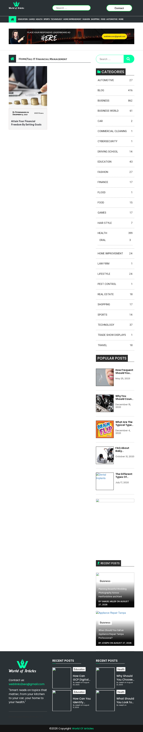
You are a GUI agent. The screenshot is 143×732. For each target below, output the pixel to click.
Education (23, 19)
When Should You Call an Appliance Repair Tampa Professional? (111, 634)
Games (32, 19)
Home (22, 59)
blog (115, 90)
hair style (115, 223)
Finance (115, 182)
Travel (115, 345)
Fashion (86, 19)
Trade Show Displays (115, 335)
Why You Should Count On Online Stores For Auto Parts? (124, 398)
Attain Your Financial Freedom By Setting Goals (26, 123)
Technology (56, 19)
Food (103, 19)
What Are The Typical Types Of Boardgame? (124, 424)
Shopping (95, 19)
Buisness (115, 100)
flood (115, 192)
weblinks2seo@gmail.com (26, 684)
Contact (119, 8)
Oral (115, 240)
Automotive (112, 19)
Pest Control (115, 284)
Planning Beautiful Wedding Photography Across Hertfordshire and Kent (113, 593)
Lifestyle (115, 273)
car (115, 121)
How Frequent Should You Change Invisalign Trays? (124, 372)
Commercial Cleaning (115, 131)
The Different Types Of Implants (123, 476)
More (121, 19)
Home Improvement (72, 19)
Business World (115, 110)
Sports (47, 19)
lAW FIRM (115, 263)
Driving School (115, 151)
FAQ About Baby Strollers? (122, 450)
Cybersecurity (115, 141)
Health (39, 19)
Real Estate (115, 294)
